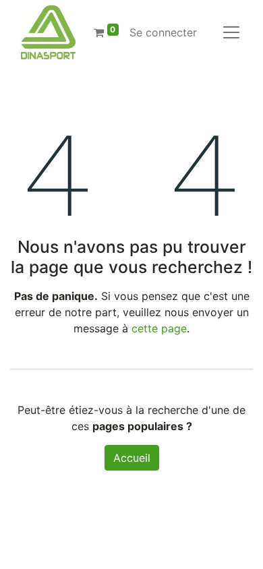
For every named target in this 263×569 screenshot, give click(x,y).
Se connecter (163, 32)
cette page (159, 328)
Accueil (131, 458)
